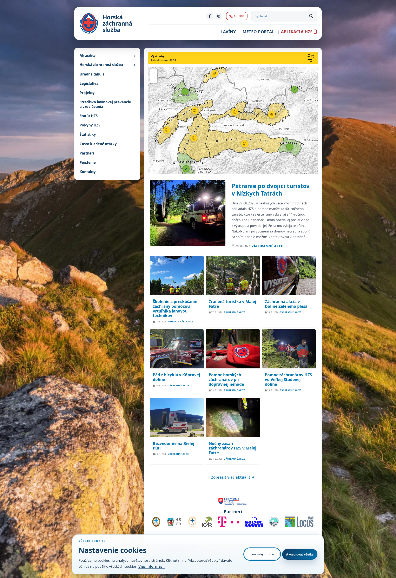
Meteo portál (258, 31)
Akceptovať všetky (300, 554)
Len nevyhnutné (262, 554)
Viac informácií (151, 566)
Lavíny (228, 31)
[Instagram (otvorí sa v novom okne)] (218, 16)
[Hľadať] (311, 16)
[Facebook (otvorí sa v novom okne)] (209, 16)
